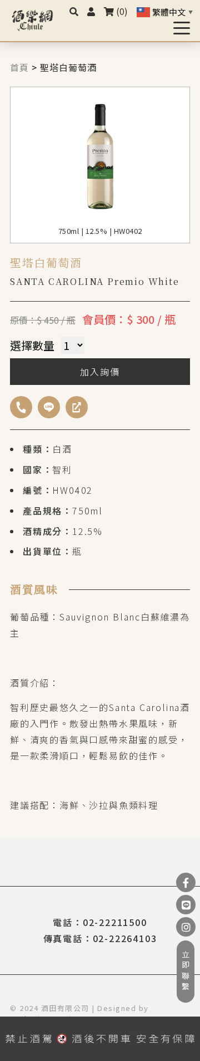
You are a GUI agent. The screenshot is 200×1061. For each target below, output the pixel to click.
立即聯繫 (185, 971)
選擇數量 (32, 345)
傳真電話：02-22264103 (100, 938)
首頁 (19, 67)
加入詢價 (99, 371)
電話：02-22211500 (100, 922)
